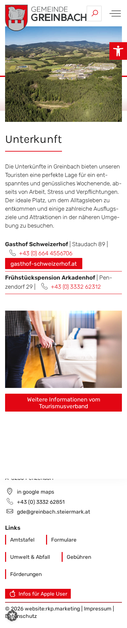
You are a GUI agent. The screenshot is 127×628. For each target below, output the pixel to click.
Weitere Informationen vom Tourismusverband (63, 403)
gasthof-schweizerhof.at (43, 263)
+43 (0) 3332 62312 (76, 286)
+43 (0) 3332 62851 (41, 502)
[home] (45, 17)
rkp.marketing (63, 608)
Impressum (98, 608)
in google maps (35, 492)
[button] (118, 51)
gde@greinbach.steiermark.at (53, 511)
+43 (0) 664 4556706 (45, 253)
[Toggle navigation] (114, 13)
